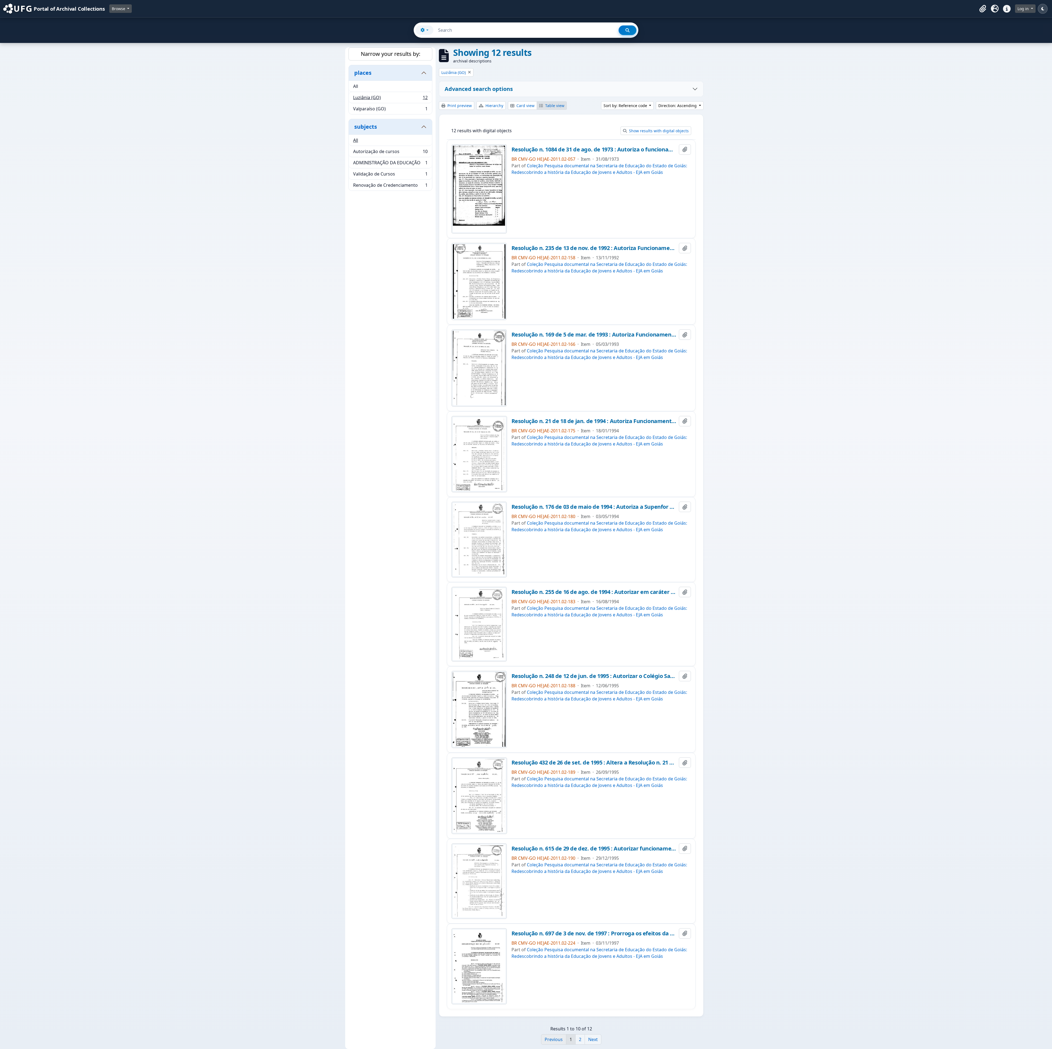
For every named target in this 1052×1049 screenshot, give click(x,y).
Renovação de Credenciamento (390, 186)
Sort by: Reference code (626, 105)
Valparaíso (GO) (390, 110)
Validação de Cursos (390, 175)
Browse (119, 8)
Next (593, 1039)
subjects (365, 126)
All (355, 86)
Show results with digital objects (658, 130)
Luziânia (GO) (390, 98)
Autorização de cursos (390, 152)
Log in (1023, 8)
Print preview (459, 105)
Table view (554, 105)
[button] (983, 9)
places (362, 72)
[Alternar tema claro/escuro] (1043, 9)
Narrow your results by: (390, 54)
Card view (524, 105)
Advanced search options (479, 89)
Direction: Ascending (678, 105)
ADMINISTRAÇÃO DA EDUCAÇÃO (390, 164)
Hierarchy (493, 105)
